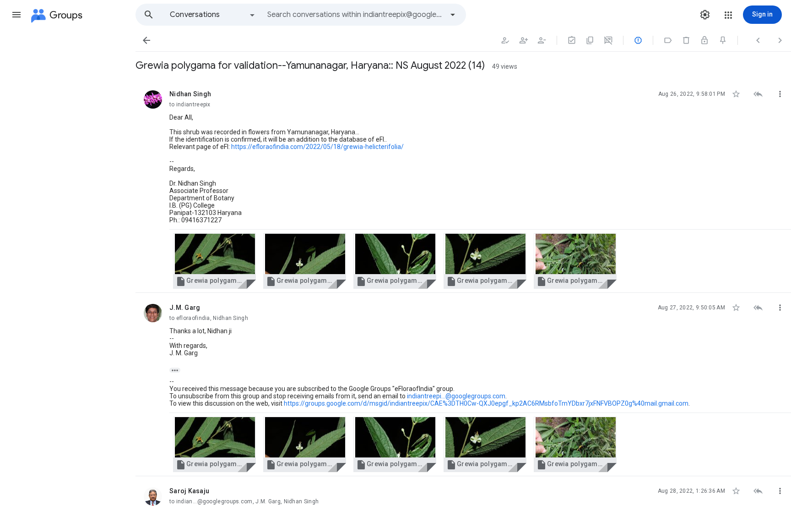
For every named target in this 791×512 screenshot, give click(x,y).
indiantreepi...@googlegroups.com (456, 396)
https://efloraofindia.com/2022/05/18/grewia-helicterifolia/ (317, 146)
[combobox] (355, 14)
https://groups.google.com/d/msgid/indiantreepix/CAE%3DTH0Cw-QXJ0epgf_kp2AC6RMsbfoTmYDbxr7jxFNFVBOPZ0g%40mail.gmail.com (486, 403)
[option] (213, 14)
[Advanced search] (453, 14)
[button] (16, 15)
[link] (214, 261)
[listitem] (463, 186)
